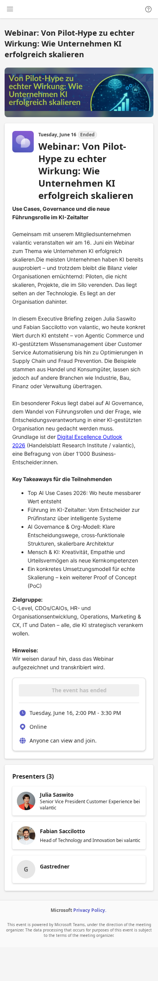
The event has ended (79, 690)
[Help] (148, 9)
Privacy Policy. (89, 910)
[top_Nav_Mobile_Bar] (10, 9)
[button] (79, 801)
